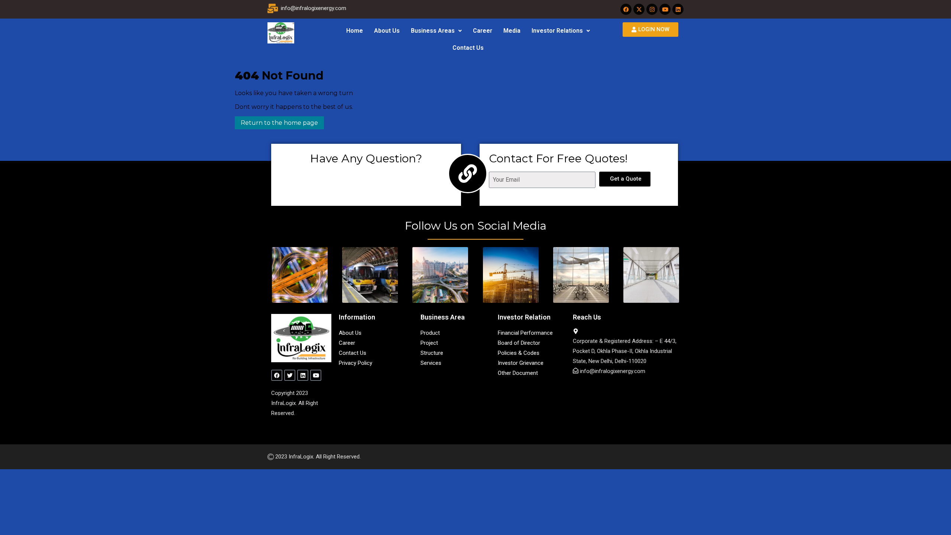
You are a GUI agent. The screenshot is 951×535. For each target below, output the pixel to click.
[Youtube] (665, 9)
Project (429, 343)
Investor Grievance (520, 363)
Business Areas (433, 30)
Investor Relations (557, 30)
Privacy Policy (355, 363)
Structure (432, 353)
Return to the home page (276, 121)
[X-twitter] (639, 9)
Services (431, 363)
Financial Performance (525, 333)
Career (482, 30)
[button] (436, 30)
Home (354, 30)
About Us (387, 30)
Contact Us (468, 47)
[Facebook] (626, 9)
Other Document (518, 373)
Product (430, 333)
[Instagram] (652, 9)
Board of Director (519, 343)
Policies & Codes (518, 353)
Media (511, 30)
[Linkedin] (678, 9)
